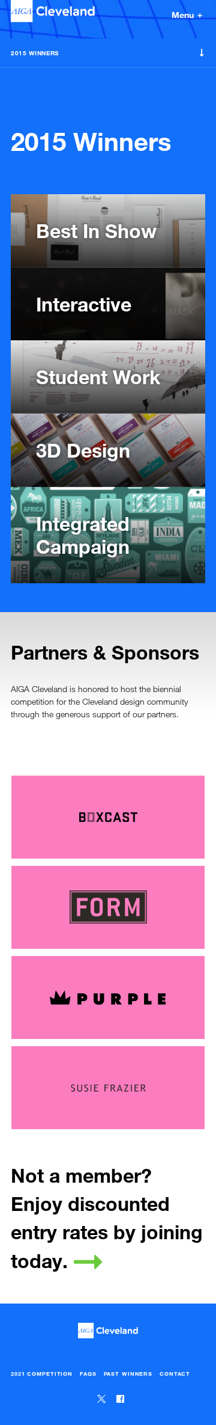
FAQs (88, 1373)
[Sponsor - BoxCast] (108, 817)
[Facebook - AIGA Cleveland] (120, 1399)
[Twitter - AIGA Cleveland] (102, 1399)
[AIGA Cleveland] (53, 14)
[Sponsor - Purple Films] (108, 997)
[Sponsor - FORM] (108, 907)
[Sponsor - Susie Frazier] (108, 1088)
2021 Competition (42, 1373)
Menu (185, 14)
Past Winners (128, 1373)
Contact (175, 1373)
